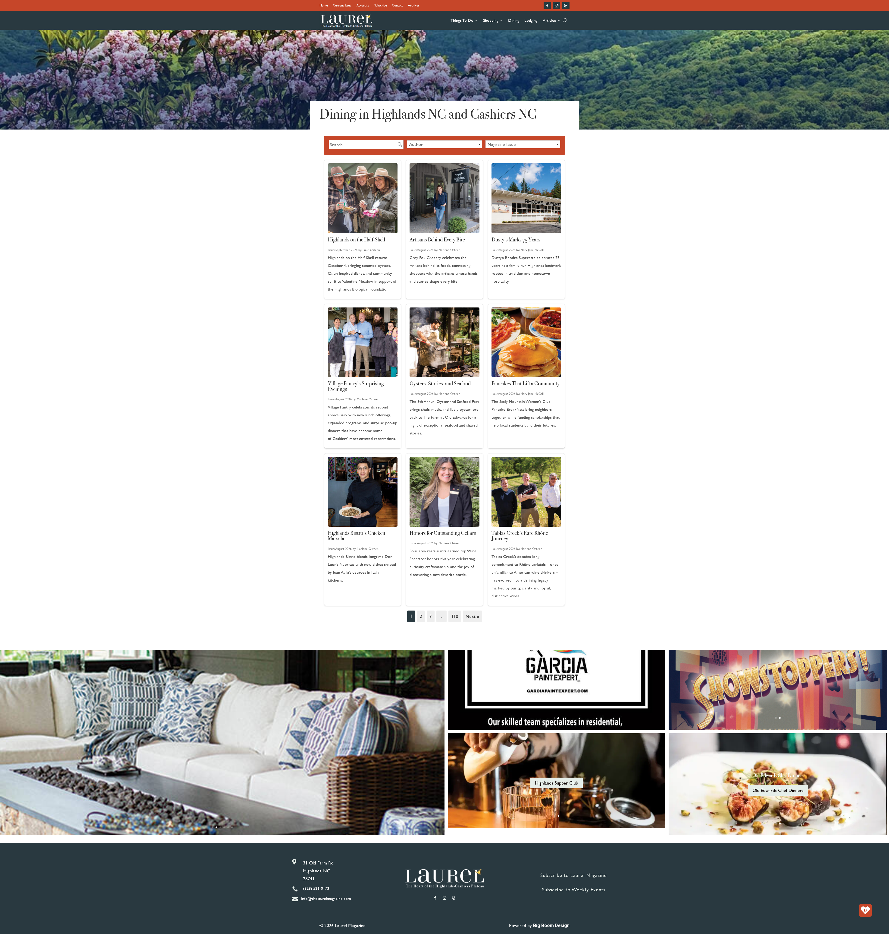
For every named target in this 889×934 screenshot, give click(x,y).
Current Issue (342, 6)
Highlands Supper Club (556, 782)
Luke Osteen (371, 249)
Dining (513, 20)
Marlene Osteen (449, 249)
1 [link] (411, 616)
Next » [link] (472, 616)
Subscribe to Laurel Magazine (573, 875)
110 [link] (454, 616)
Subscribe (380, 6)
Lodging (531, 20)
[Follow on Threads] (566, 5)
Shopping (490, 20)
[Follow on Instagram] (556, 5)
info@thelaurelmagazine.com (326, 898)
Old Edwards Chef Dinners (778, 775)
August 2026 (425, 249)
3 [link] (430, 616)
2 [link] (421, 616)
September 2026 (346, 249)
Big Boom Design (551, 925)
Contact (397, 6)
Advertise (363, 6)
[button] (444, 144)
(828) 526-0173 (316, 888)
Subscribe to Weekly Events (573, 889)
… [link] (441, 616)
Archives (413, 6)
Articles (549, 20)
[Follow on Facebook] (547, 5)
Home (323, 6)
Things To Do (462, 20)
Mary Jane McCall (532, 249)
